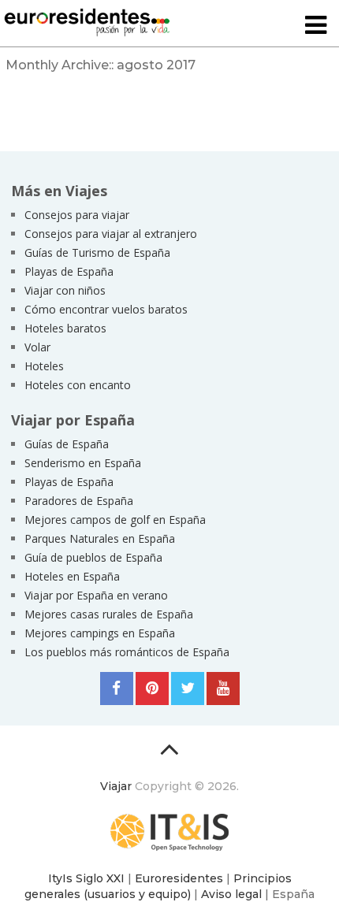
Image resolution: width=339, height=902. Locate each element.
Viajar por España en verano (96, 595)
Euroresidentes (179, 878)
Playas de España (69, 271)
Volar (37, 347)
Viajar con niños (65, 290)
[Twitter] (187, 688)
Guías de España (66, 443)
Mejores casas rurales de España (108, 614)
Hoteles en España (72, 576)
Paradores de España (78, 500)
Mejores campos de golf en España (115, 519)
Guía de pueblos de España (93, 557)
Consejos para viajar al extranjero (110, 233)
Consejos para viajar (76, 214)
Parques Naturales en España (99, 538)
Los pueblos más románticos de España (126, 651)
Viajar (116, 786)
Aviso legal (231, 894)
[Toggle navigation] (315, 26)
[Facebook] (116, 688)
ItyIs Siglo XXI (86, 878)
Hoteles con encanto (77, 384)
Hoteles (44, 365)
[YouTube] (223, 688)
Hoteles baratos (65, 328)
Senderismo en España (82, 462)
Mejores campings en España (99, 632)
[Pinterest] (152, 688)
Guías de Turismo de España (97, 252)
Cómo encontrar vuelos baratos (106, 309)
